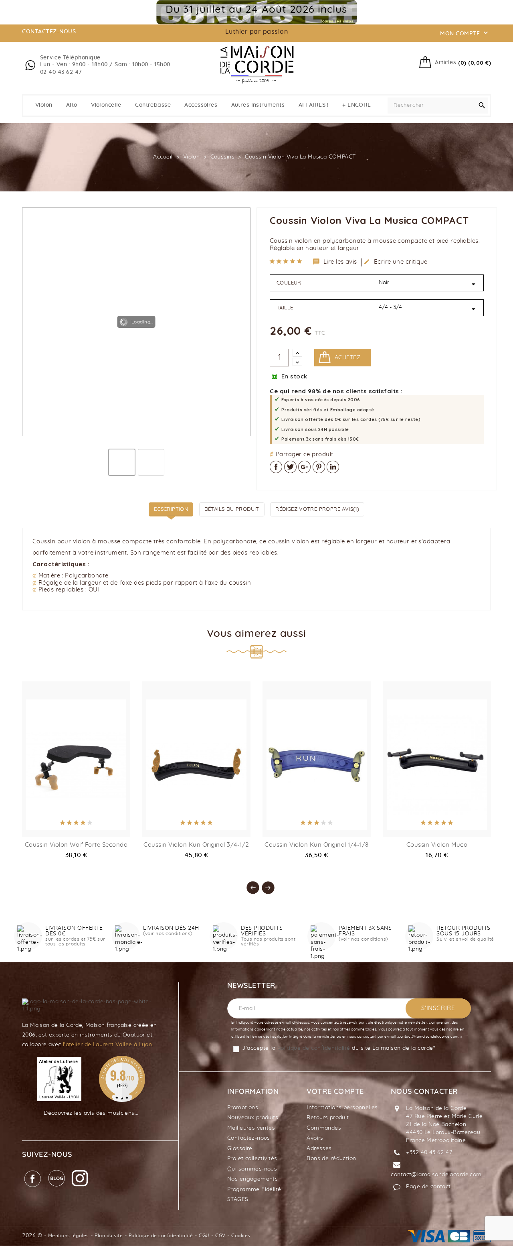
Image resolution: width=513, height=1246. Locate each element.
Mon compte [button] (465, 33)
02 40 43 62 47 (61, 72)
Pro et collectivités (252, 1158)
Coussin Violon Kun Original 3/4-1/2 (196, 845)
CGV (220, 1235)
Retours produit (328, 1117)
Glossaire (239, 1148)
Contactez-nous (248, 1138)
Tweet (290, 467)
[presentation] (249, 884)
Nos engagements (252, 1179)
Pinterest (319, 467)
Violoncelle (106, 105)
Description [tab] (171, 509)
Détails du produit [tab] (231, 509)
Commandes (324, 1128)
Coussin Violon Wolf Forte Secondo (76, 845)
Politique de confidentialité (161, 1235)
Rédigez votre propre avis (317, 509)
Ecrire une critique (396, 261)
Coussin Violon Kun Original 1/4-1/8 (317, 845)
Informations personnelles (342, 1107)
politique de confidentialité (313, 1048)
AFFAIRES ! (314, 105)
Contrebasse (153, 105)
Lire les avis (335, 261)
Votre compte (335, 1092)
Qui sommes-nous (252, 1169)
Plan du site (109, 1235)
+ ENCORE (356, 105)
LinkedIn (333, 467)
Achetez (347, 357)
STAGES (237, 1199)
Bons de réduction (331, 1158)
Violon (44, 105)
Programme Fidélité (254, 1189)
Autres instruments (258, 105)
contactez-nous (49, 32)
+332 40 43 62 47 (429, 1152)
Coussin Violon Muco (437, 845)
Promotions (242, 1107)
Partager (276, 467)
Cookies (240, 1235)
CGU (204, 1235)
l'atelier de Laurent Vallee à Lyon (107, 1044)
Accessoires (200, 105)
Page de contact (428, 1186)
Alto (71, 105)
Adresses (319, 1148)
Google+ (304, 467)
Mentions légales (68, 1235)
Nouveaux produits (252, 1117)
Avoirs (315, 1138)
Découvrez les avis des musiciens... (91, 1113)
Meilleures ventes (251, 1128)
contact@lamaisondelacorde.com (436, 1174)
